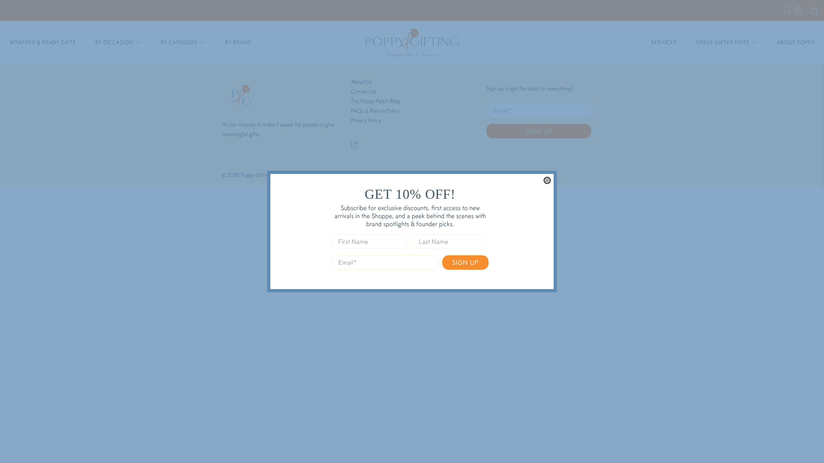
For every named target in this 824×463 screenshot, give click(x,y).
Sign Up (465, 262)
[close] (547, 180)
